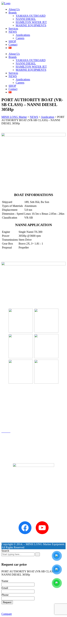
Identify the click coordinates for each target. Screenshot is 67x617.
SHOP (12, 41)
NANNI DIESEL (26, 18)
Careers (20, 38)
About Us (14, 9)
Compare (6, 613)
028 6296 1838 (18, 287)
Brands (13, 12)
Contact (13, 44)
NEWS (13, 31)
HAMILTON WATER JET (31, 22)
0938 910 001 (8, 290)
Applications (23, 34)
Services (13, 28)
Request (7, 602)
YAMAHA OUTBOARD (31, 15)
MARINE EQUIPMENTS (31, 25)
